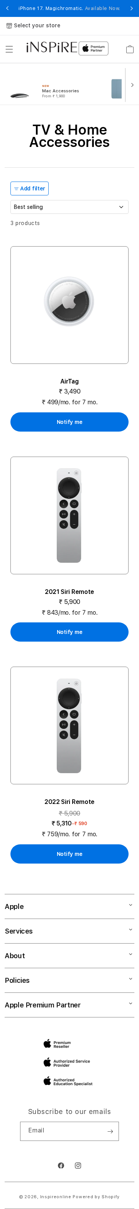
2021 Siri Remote (69, 591)
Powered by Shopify (96, 1196)
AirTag (69, 381)
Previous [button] (7, 8)
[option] (51, 84)
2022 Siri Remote (69, 801)
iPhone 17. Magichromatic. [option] (69, 8)
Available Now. (102, 8)
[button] (9, 49)
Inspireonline (55, 1196)
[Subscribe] (110, 1131)
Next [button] (132, 8)
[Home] (52, 47)
